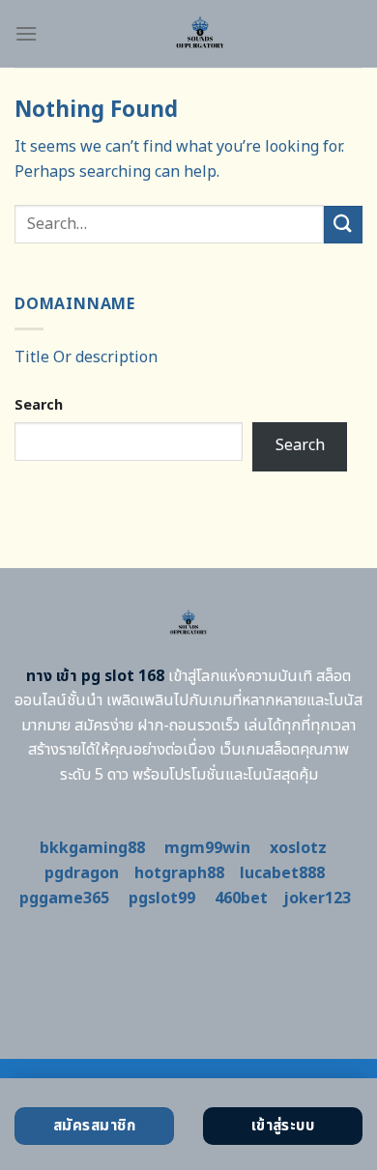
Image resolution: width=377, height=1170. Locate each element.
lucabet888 (282, 873)
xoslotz (298, 848)
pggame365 (64, 898)
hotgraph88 (179, 873)
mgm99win (207, 848)
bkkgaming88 (92, 848)
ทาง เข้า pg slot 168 (95, 676)
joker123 (317, 898)
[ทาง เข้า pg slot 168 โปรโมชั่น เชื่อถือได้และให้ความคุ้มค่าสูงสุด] (200, 34)
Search (38, 405)
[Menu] (26, 33)
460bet (241, 898)
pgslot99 (162, 898)
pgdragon (81, 873)
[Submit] (343, 224)
